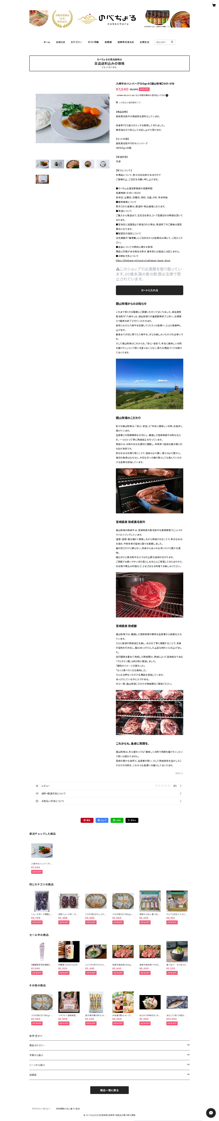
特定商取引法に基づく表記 (68, 1108)
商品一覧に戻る (109, 1090)
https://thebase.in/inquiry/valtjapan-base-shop (143, 260)
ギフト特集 (93, 42)
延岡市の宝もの (126, 42)
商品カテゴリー (37, 1045)
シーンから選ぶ (37, 1065)
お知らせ (60, 42)
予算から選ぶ (36, 1055)
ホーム (47, 42)
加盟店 (32, 1074)
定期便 (108, 42)
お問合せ (144, 42)
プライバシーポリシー (41, 1108)
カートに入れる (149, 290)
